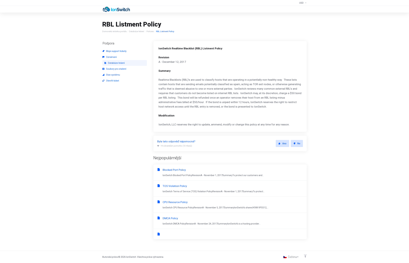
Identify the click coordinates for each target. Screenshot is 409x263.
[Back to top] (305, 256)
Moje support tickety (116, 51)
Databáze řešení (136, 31)
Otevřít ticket (112, 80)
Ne (298, 143)
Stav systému (113, 74)
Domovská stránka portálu (114, 31)
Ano (284, 143)
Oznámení (111, 57)
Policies (150, 31)
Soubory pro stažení (116, 69)
